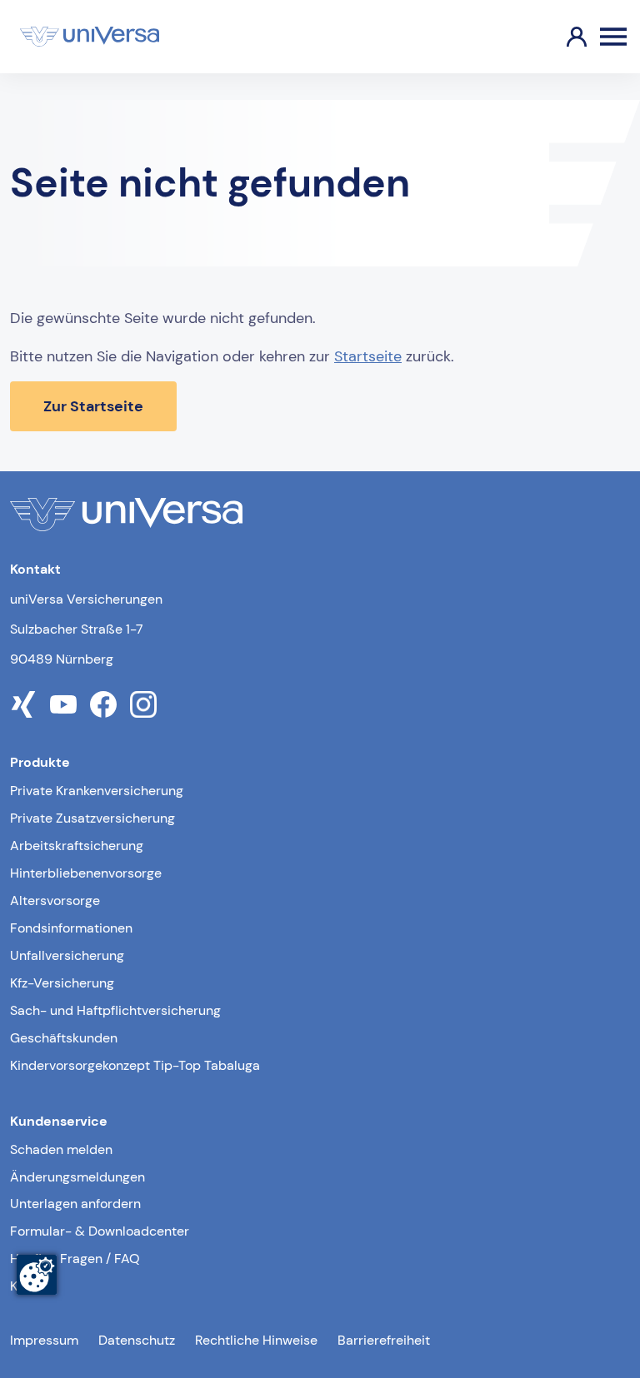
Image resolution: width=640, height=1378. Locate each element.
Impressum (44, 1340)
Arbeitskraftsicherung (76, 845)
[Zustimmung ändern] (37, 1275)
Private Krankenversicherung (96, 790)
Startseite (368, 356)
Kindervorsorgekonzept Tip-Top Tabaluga (135, 1065)
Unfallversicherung (67, 955)
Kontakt (33, 1286)
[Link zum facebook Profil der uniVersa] (103, 704)
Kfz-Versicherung (62, 983)
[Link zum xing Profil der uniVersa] (23, 704)
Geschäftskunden (64, 1038)
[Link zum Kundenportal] (563, 36)
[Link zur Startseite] (89, 37)
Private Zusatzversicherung (92, 818)
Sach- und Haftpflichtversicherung (115, 1010)
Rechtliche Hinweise (256, 1340)
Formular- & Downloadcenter (99, 1231)
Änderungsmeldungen (77, 1177)
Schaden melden (61, 1149)
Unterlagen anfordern (75, 1203)
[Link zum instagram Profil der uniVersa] (143, 704)
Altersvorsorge (55, 900)
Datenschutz (136, 1340)
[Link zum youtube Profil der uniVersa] (63, 704)
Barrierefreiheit (384, 1340)
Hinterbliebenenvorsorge (86, 873)
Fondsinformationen (71, 928)
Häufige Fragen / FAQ (75, 1258)
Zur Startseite (93, 406)
